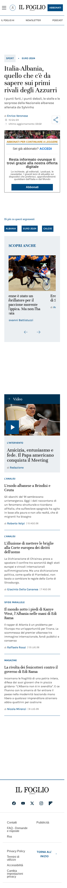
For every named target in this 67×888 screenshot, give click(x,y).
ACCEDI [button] (45, 148)
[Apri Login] (13, 8)
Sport (10, 58)
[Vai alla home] (32, 8)
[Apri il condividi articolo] (56, 120)
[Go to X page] (32, 803)
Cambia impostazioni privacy (15, 873)
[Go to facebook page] (14, 803)
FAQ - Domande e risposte (17, 829)
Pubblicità (42, 822)
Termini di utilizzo (13, 858)
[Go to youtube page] (23, 803)
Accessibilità (15, 865)
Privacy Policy (16, 851)
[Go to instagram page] (41, 803)
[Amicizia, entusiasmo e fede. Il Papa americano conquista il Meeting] (32, 420)
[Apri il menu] (4, 7)
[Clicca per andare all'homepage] (32, 790)
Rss (9, 836)
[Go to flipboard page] (50, 803)
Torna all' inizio (44, 854)
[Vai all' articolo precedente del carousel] (26, 332)
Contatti (12, 822)
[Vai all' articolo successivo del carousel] (38, 332)
